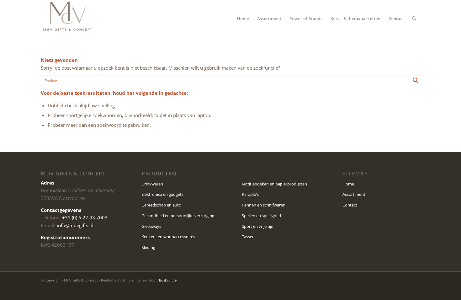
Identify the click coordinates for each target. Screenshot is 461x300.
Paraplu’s (250, 194)
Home (348, 184)
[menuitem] (243, 18)
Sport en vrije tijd (257, 226)
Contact (349, 205)
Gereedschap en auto (161, 205)
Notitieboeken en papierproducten (274, 184)
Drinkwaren (152, 184)
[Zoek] (414, 18)
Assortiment (353, 194)
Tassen (248, 236)
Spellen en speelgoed (261, 215)
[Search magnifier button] (415, 80)
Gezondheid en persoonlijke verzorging (177, 215)
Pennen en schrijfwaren (263, 205)
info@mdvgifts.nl (75, 225)
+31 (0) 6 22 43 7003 (85, 217)
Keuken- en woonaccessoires (168, 236)
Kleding (148, 247)
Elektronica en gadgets (162, 194)
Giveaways (151, 226)
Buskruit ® (168, 280)
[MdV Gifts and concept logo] (68, 18)
